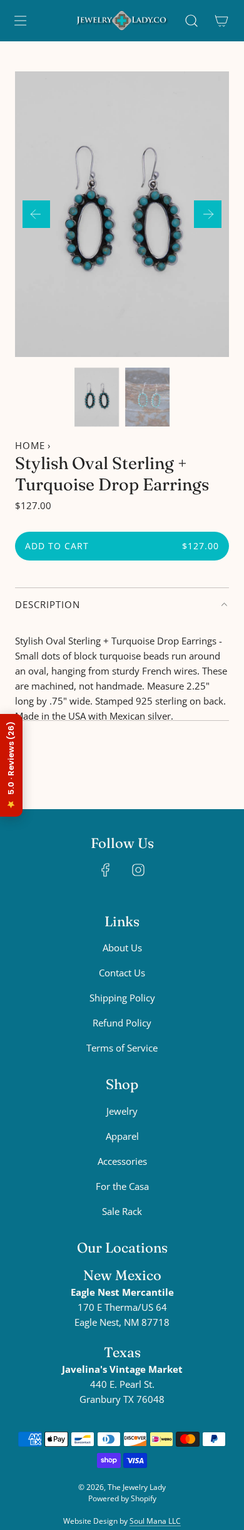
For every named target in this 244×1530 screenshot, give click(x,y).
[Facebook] (106, 870)
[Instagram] (138, 870)
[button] (36, 214)
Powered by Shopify (122, 1498)
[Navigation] (20, 21)
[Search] (191, 21)
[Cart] (221, 21)
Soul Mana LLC (155, 1521)
